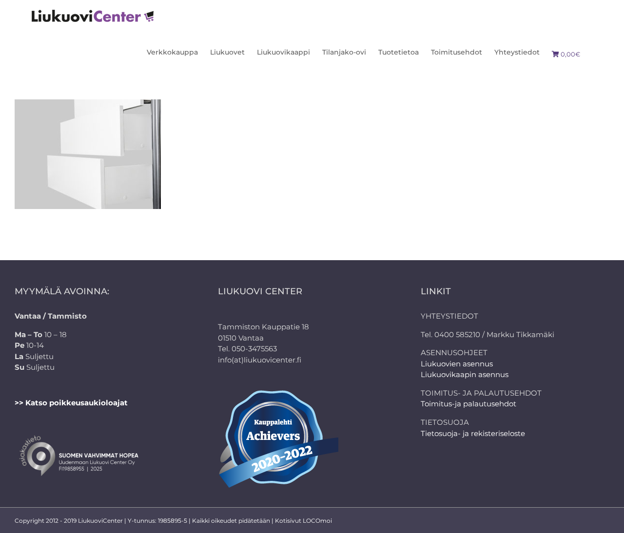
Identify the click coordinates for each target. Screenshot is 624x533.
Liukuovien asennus (457, 363)
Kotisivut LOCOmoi (303, 520)
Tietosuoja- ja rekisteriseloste (473, 433)
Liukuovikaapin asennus (464, 374)
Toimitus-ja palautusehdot (468, 403)
